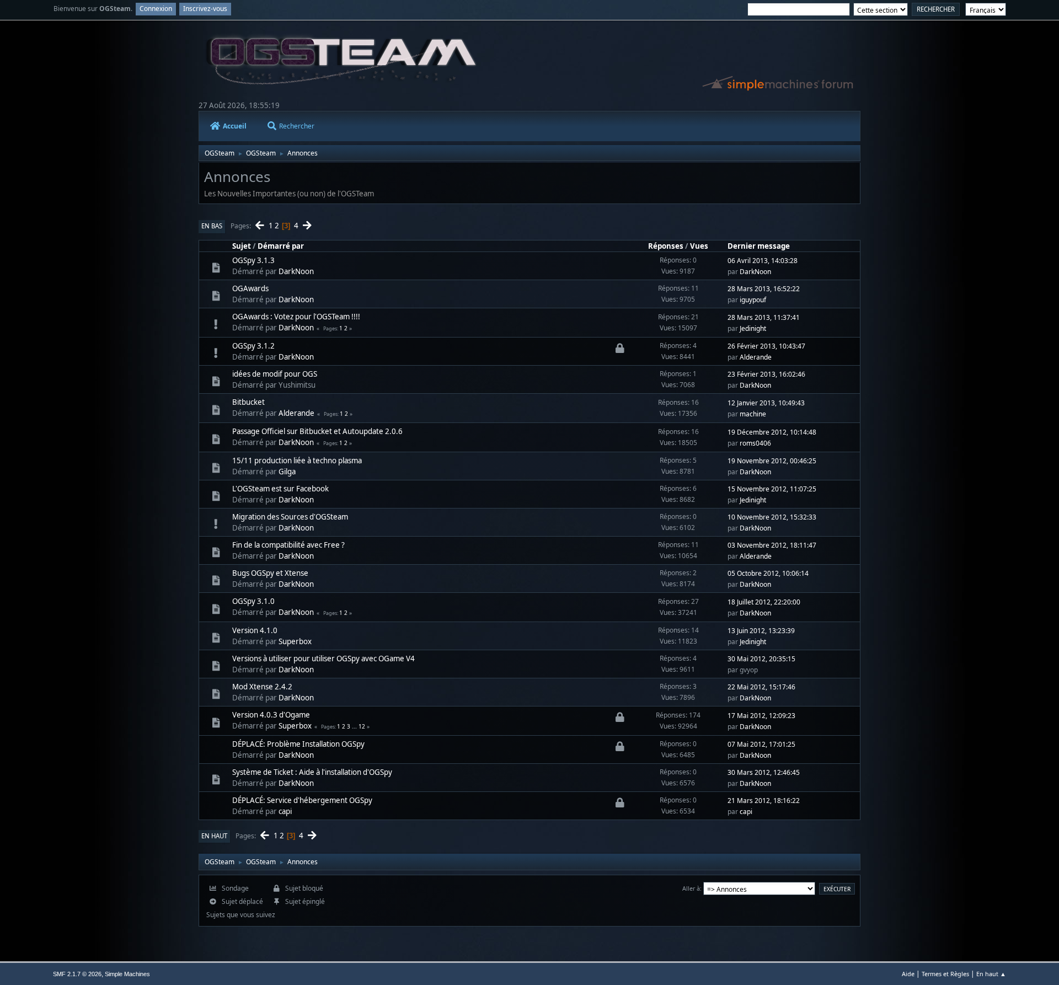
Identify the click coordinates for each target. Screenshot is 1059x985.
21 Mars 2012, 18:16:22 (764, 800)
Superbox (295, 641)
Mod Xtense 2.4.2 (262, 687)
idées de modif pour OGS (274, 374)
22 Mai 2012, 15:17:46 (761, 687)
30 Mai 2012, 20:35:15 (761, 658)
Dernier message (759, 246)
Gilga (287, 472)
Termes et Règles (945, 974)
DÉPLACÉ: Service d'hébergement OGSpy (302, 800)
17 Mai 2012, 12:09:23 (761, 715)
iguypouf (753, 299)
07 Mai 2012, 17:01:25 (761, 744)
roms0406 (755, 443)
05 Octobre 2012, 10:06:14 (768, 573)
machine (753, 414)
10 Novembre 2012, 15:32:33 (772, 517)
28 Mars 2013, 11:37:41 (764, 317)
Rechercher (296, 126)
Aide (908, 974)
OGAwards (250, 288)
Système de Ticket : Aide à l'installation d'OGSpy (312, 772)
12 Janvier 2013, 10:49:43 (766, 403)
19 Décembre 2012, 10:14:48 (772, 432)
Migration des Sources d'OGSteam (290, 517)
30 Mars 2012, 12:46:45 (764, 772)
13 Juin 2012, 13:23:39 (761, 630)
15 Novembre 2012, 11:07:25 (772, 489)
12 (362, 726)
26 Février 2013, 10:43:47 (766, 346)
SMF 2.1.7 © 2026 (77, 974)
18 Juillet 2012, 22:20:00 (764, 602)
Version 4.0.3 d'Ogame (271, 715)
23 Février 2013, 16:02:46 (766, 374)
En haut (214, 836)
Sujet (241, 246)
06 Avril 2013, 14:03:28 (763, 260)
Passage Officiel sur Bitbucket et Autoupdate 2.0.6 (317, 431)
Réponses (665, 246)
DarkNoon (296, 271)
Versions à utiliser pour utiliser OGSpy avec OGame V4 (323, 658)
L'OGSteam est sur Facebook (280, 489)
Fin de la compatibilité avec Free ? (288, 545)
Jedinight (753, 328)
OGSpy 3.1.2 (253, 346)
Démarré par (281, 246)
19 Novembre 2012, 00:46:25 (772, 460)
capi (285, 811)
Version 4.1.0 (254, 630)
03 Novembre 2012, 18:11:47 (772, 545)
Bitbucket (248, 402)
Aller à (691, 888)
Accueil (235, 126)
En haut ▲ (991, 974)
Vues (699, 246)
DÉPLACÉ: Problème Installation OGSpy (298, 744)
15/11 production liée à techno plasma (297, 460)
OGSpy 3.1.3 (253, 260)
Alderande (756, 357)
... (355, 726)
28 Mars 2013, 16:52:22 (764, 288)
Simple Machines (127, 974)
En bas (211, 226)
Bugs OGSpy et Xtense (270, 573)
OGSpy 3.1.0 (253, 601)
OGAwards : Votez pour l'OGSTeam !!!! (296, 317)
